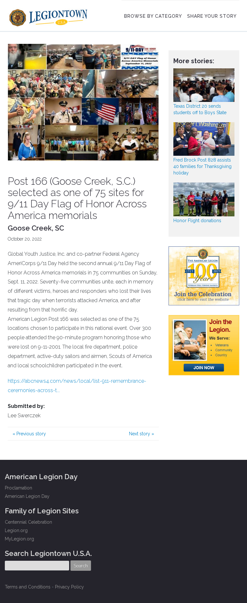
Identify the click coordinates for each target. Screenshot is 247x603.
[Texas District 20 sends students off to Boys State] (203, 85)
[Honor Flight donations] (203, 199)
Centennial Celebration (28, 522)
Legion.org (16, 530)
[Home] (49, 16)
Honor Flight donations (197, 220)
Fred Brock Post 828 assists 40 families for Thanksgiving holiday (202, 166)
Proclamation (18, 487)
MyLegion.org (19, 538)
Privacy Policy (69, 586)
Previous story (29, 433)
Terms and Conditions (27, 586)
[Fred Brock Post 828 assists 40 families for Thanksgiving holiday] (203, 139)
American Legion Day (27, 496)
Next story (141, 433)
